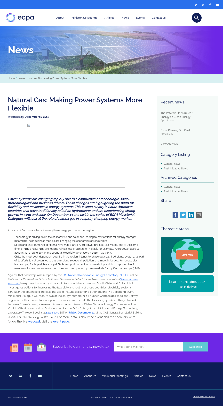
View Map (187, 254)
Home (11, 78)
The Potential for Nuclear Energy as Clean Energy (176, 115)
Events (140, 17)
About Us (90, 376)
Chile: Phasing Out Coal (175, 130)
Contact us (159, 17)
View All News (169, 143)
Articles (109, 17)
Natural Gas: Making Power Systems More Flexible (58, 78)
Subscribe (195, 346)
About (60, 17)
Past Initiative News (176, 168)
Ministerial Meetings (84, 17)
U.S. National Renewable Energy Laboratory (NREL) (95, 275)
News (125, 17)
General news (172, 163)
